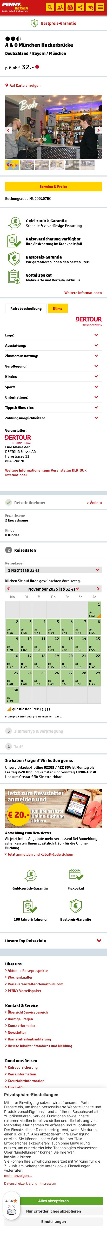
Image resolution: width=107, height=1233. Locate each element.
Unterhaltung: (16, 397)
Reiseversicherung (23, 1067)
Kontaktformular (21, 1025)
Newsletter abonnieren (70, 7)
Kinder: (11, 376)
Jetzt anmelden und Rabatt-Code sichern (40, 854)
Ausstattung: (15, 345)
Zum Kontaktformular (60, 7)
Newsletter (17, 1032)
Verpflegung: (16, 366)
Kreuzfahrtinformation (26, 1080)
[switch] (11, 1212)
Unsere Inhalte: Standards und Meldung (40, 1046)
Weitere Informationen (83, 292)
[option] (53, 127)
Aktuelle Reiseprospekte (28, 970)
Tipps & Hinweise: (20, 407)
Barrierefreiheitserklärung (29, 1039)
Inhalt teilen (80, 7)
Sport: (10, 387)
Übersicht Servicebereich (28, 1012)
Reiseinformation (22, 1074)
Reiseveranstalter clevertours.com (35, 984)
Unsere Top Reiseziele (25, 940)
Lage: (9, 335)
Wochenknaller (20, 977)
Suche (50, 7)
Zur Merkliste (89, 8)
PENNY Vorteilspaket (24, 990)
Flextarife (16, 1087)
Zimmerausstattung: (21, 356)
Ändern (96, 502)
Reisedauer (14, 563)
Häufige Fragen (20, 1019)
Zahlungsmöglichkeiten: (25, 418)
